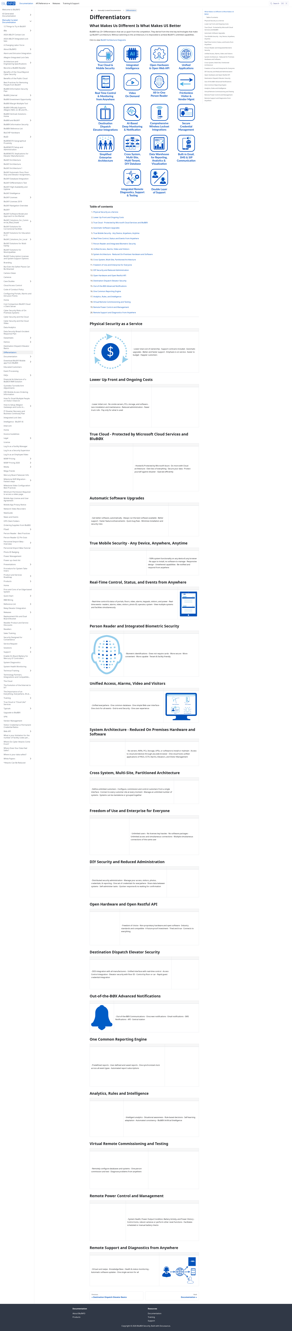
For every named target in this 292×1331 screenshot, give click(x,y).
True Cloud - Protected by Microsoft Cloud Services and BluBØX (120, 222)
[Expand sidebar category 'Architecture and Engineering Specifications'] (30, 63)
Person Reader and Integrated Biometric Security (114, 243)
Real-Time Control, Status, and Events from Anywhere (219, 43)
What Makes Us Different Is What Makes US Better (219, 13)
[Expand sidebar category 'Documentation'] (30, 356)
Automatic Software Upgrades (106, 228)
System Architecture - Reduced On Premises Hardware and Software (219, 58)
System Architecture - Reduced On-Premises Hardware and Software (123, 254)
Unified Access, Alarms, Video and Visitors (111, 249)
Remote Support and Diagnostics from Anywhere (114, 312)
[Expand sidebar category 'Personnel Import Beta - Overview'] (30, 543)
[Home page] (92, 10)
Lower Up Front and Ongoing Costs (108, 217)
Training (151, 1317)
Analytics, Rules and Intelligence (215, 88)
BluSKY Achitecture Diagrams (113, 40)
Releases (56, 3)
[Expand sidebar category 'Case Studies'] (30, 281)
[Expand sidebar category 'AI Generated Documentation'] (30, 15)
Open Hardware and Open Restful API (109, 275)
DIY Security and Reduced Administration (111, 270)
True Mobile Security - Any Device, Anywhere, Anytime (116, 233)
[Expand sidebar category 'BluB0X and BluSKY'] (30, 120)
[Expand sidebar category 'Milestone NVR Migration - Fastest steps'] (30, 480)
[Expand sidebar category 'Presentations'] (30, 564)
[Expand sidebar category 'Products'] (30, 581)
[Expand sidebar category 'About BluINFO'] (30, 49)
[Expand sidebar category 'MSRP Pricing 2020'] (30, 463)
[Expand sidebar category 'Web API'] (30, 731)
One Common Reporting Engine (107, 291)
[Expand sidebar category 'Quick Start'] (30, 596)
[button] (17, 21)
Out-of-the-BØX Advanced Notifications (218, 82)
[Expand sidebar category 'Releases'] (30, 612)
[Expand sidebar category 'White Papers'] (30, 758)
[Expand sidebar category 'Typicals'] (30, 708)
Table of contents (212, 17)
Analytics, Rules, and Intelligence (107, 296)
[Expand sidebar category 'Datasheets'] (30, 338)
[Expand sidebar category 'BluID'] (30, 137)
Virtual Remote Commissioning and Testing (112, 302)
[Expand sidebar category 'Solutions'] (30, 648)
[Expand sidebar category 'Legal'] (30, 438)
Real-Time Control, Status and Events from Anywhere (116, 238)
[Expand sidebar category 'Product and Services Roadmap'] (30, 576)
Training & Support (71, 3)
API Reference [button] (42, 3)
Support (151, 1320)
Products (76, 1317)
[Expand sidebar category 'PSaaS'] (30, 529)
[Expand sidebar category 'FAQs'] (30, 375)
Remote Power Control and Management (111, 307)
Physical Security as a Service (105, 212)
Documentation (26, 3)
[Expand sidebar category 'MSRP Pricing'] (30, 458)
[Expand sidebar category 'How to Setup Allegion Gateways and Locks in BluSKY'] (30, 406)
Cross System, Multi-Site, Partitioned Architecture (114, 259)
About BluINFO (79, 1313)
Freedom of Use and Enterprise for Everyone (112, 265)
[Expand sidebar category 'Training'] (30, 698)
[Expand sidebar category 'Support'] (30, 652)
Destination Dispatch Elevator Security (109, 280)
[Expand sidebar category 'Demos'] (30, 342)
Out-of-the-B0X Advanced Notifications (110, 286)
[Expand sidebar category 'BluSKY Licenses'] (30, 197)
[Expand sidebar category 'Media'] (30, 467)
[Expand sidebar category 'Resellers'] (30, 629)
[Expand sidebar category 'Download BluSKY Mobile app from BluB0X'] (30, 362)
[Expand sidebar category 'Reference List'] (30, 604)
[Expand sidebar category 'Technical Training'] (30, 670)
